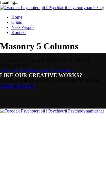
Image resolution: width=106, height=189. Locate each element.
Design (43, 70)
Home (16, 17)
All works (9, 70)
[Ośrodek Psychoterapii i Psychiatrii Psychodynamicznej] (52, 7)
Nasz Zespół (22, 27)
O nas (16, 22)
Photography (62, 70)
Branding (27, 70)
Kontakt (18, 32)
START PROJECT (17, 86)
